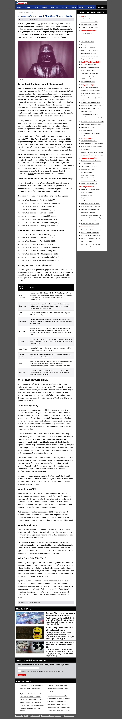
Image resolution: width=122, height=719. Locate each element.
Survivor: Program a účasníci (88, 81)
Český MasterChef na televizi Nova (90, 67)
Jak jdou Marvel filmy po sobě (88, 70)
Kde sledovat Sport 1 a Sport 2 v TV (90, 108)
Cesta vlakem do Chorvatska (88, 212)
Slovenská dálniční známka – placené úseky (92, 121)
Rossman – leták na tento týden (89, 183)
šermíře (31, 174)
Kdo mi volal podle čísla (87, 111)
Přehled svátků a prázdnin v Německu (90, 189)
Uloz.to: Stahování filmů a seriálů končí (91, 230)
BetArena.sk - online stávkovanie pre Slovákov (32, 705)
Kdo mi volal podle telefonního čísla (90, 209)
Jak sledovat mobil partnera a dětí (89, 87)
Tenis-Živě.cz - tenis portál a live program (30, 702)
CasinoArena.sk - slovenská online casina (59, 707)
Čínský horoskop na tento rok (88, 198)
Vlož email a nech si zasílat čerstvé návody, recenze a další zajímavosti (43, 664)
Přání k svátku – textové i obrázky (89, 221)
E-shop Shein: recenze (86, 36)
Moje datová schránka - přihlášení (89, 114)
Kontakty (26, 716)
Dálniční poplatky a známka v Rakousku (91, 124)
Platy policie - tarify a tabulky (88, 59)
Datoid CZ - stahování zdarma (88, 247)
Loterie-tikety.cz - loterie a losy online (57, 695)
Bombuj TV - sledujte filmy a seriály (90, 232)
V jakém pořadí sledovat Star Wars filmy (91, 73)
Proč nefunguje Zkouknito (87, 241)
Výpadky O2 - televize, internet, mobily (90, 102)
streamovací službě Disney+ (47, 395)
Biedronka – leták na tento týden (89, 181)
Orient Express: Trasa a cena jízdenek (90, 203)
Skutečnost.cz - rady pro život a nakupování (31, 685)
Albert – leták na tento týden (88, 169)
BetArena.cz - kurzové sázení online (29, 691)
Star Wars (32, 270)
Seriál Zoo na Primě (86, 79)
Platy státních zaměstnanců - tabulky (90, 56)
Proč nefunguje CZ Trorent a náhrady (90, 244)
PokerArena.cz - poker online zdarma (57, 701)
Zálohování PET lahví (86, 130)
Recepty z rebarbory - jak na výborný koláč (92, 143)
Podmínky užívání (35, 716)
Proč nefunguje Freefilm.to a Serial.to (90, 238)
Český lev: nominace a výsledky (89, 24)
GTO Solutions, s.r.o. (69, 716)
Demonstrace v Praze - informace (89, 50)
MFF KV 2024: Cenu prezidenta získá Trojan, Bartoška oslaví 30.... (60, 644)
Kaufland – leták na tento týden (89, 166)
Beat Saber (25, 482)
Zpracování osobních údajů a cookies (51, 716)
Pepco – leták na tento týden (88, 175)
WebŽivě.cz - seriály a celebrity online (30, 688)
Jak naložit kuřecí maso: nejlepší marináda (92, 155)
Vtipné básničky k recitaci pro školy (90, 223)
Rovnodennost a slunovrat (87, 201)
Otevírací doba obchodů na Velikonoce (91, 160)
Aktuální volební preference (88, 47)
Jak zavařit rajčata (85, 149)
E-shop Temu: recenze (86, 33)
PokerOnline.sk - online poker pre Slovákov (59, 710)
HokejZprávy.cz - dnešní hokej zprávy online (31, 699)
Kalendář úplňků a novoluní (88, 192)
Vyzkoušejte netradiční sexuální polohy (91, 215)
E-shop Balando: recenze (87, 41)
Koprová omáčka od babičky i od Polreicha (92, 152)
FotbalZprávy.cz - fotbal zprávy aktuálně (30, 696)
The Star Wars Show (63, 532)
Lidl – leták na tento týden (87, 163)
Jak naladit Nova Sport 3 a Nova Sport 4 (91, 206)
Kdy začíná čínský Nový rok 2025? (89, 22)
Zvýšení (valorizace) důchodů (88, 53)
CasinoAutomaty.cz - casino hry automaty (58, 698)
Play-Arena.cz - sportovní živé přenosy (58, 704)
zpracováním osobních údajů (35, 671)
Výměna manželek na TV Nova (89, 64)
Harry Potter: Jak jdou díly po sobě (89, 76)
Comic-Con (52, 113)
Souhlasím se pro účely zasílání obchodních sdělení (42, 671)
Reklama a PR (19, 716)
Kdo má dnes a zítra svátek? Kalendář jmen (92, 218)
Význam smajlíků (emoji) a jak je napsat (91, 105)
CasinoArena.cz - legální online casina (58, 688)
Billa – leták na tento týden (87, 172)
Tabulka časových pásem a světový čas (91, 90)
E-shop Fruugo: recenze (87, 39)
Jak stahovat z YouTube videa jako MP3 (91, 235)
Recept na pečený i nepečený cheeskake (91, 146)
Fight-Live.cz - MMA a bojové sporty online (31, 694)
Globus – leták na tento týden (88, 178)
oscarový (45, 131)
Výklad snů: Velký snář (86, 195)
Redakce (37, 19)
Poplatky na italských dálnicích (88, 127)
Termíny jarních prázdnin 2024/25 (89, 27)
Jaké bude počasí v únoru (87, 19)
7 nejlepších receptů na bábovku (89, 140)
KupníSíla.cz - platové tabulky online (57, 685)
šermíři (34, 447)
